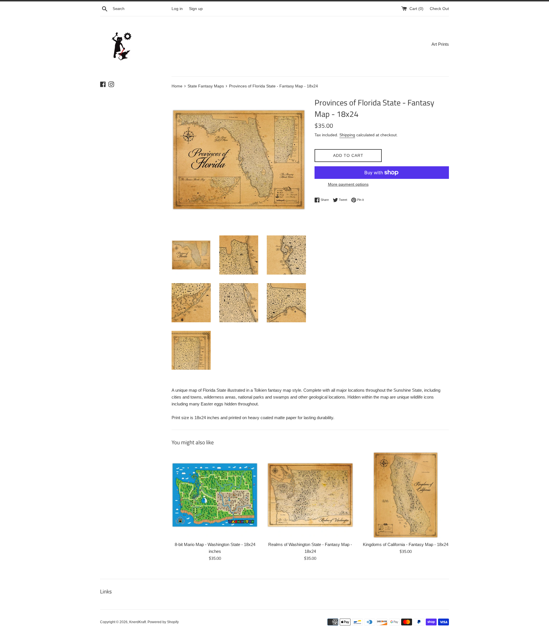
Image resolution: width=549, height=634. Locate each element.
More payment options (348, 184)
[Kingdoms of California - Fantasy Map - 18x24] (405, 495)
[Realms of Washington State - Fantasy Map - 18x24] (310, 495)
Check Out (439, 9)
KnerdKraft (137, 622)
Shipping (347, 135)
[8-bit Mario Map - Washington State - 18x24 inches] (215, 495)
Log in (177, 9)
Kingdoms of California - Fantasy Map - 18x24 (405, 544)
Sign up (196, 9)
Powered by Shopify (163, 622)
